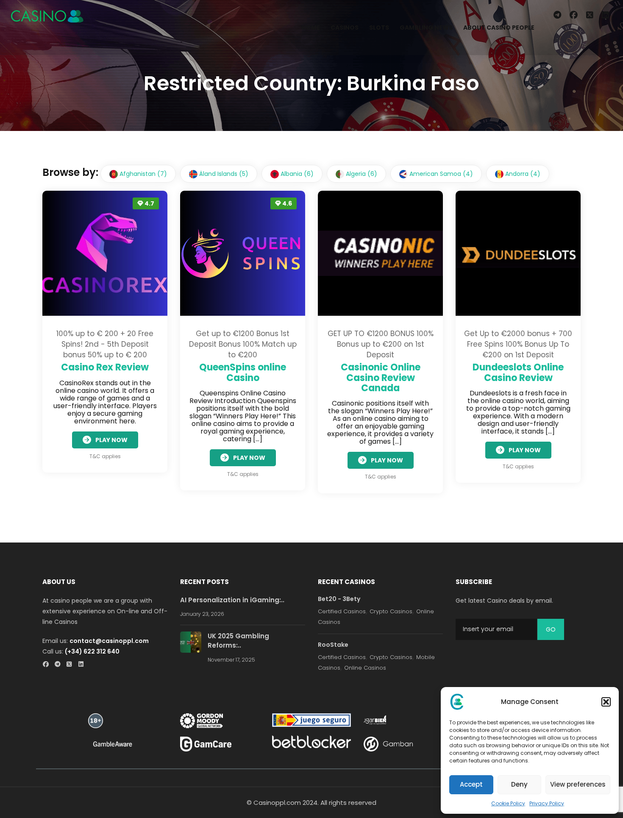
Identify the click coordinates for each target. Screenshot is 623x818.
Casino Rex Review (105, 367)
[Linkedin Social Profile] (83, 665)
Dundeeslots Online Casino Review (518, 372)
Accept (471, 784)
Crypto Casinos (391, 611)
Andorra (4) (521, 174)
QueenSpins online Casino (242, 372)
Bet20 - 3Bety (339, 599)
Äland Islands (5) (222, 174)
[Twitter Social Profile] (72, 665)
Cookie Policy (508, 803)
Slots (379, 27)
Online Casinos (365, 668)
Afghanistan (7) (142, 174)
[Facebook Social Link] (573, 15)
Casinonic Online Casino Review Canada (380, 377)
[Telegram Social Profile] (60, 665)
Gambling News (426, 27)
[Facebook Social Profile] (48, 665)
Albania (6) (296, 174)
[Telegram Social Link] (557, 15)
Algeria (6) (360, 174)
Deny (519, 784)
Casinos (345, 27)
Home (311, 27)
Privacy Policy (546, 803)
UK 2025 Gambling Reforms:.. (238, 641)
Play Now (111, 440)
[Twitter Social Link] (590, 15)
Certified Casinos (342, 611)
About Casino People (498, 27)
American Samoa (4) (440, 174)
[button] (606, 702)
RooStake (333, 644)
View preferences (578, 784)
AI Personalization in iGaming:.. (232, 599)
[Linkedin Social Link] (607, 15)
